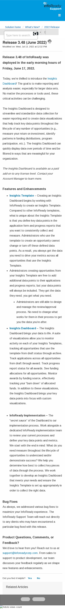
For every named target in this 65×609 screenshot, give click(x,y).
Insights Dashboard (23, 328)
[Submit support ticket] (40, 32)
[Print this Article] (49, 41)
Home (25, 599)
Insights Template (22, 195)
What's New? (32, 27)
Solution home (13, 27)
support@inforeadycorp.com (20, 553)
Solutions (39, 599)
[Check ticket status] (45, 32)
